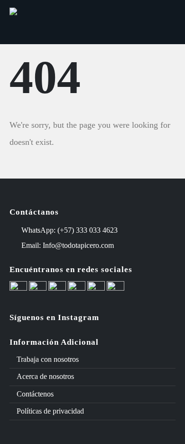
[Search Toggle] (136, 22)
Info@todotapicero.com (78, 245)
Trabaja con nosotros (48, 359)
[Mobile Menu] (162, 22)
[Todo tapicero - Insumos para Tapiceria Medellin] (45, 22)
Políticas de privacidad (50, 411)
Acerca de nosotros (45, 376)
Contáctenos (35, 394)
